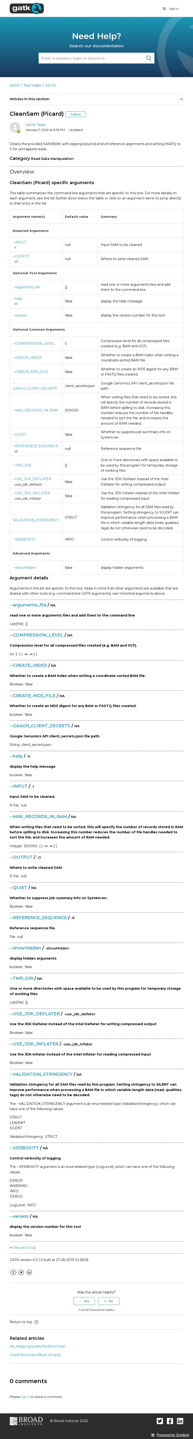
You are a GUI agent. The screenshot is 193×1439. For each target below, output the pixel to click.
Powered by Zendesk (173, 1435)
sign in (25, 1397)
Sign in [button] (174, 8)
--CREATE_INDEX (27, 358)
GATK (14, 85)
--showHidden (24, 567)
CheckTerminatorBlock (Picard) (35, 1355)
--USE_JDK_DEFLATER (32, 479)
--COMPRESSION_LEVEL (34, 343)
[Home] (27, 8)
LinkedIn (29, 1276)
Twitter (21, 1276)
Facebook (13, 1276)
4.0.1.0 (50, 85)
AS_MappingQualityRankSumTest (37, 1346)
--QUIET (19, 434)
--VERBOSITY (24, 539)
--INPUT (19, 242)
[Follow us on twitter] (160, 1421)
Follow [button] (75, 114)
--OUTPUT (21, 256)
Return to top (24, 1247)
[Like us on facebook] (170, 1421)
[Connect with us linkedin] (180, 1421)
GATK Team (36, 125)
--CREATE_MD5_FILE (30, 372)
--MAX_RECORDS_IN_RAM (35, 410)
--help (17, 298)
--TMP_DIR (22, 465)
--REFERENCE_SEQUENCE (35, 446)
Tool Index (32, 85)
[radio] (84, 1301)
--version (20, 315)
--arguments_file (26, 287)
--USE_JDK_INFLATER (31, 493)
